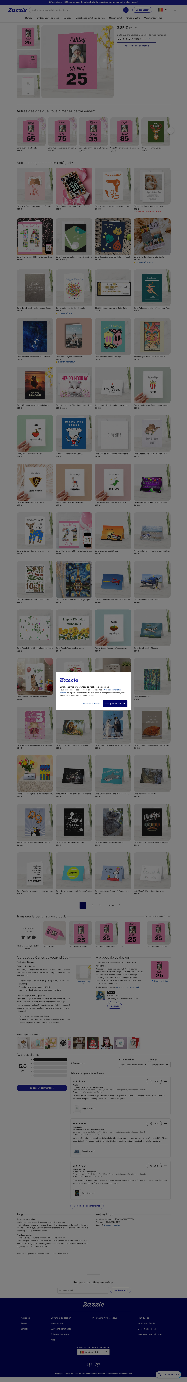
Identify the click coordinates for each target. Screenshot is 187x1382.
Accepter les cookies (115, 703)
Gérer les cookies (91, 703)
